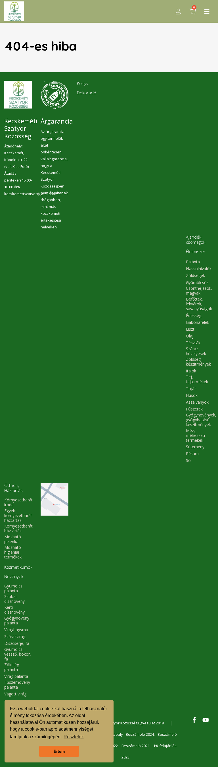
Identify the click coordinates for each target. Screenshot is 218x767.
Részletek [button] (74, 736)
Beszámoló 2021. (135, 745)
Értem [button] (59, 751)
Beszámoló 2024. (140, 734)
